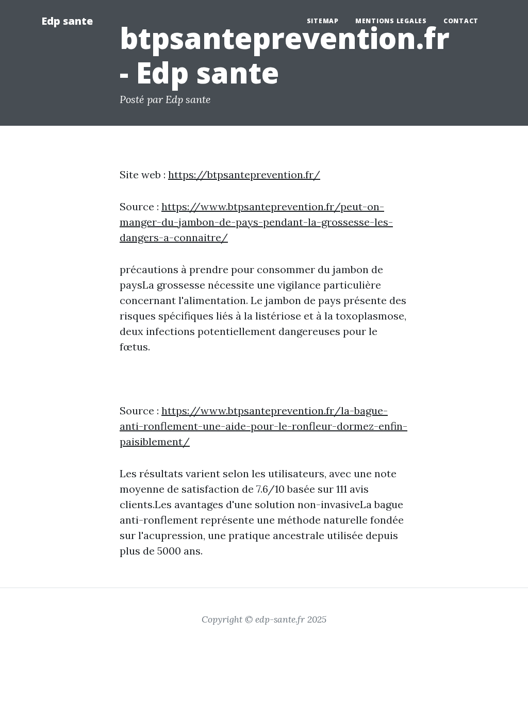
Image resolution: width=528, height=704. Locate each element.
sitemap (323, 20)
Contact (460, 20)
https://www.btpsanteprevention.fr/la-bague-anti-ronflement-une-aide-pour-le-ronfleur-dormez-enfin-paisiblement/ (263, 426)
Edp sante (67, 21)
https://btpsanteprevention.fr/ (244, 174)
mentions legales (391, 20)
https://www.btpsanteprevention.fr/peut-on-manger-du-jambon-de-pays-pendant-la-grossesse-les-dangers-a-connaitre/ (256, 222)
